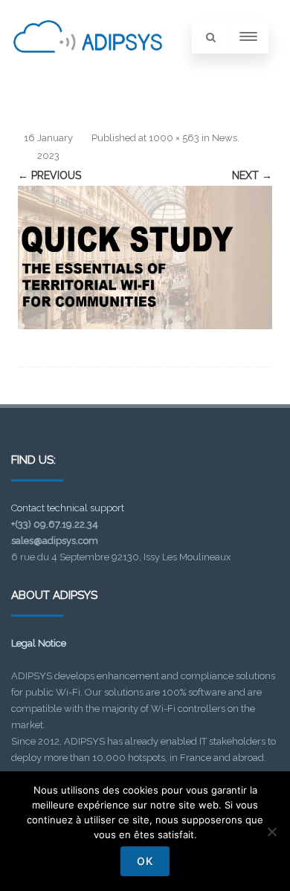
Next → (252, 175)
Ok (145, 861)
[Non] (271, 831)
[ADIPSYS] (87, 69)
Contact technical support (67, 507)
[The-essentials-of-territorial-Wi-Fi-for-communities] (145, 257)
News (224, 137)
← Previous (49, 175)
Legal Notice (38, 643)
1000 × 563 (174, 137)
